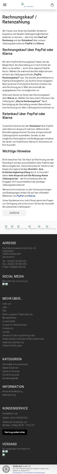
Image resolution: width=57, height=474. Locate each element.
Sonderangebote (10, 378)
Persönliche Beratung (12, 391)
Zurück (14, 213)
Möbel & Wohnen (10, 368)
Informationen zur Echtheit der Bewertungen (29, 473)
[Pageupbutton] (48, 469)
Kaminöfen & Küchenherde (15, 364)
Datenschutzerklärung (13, 342)
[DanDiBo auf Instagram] (6, 284)
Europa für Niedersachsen (14, 325)
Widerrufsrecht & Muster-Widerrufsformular (23, 339)
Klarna (31, 196)
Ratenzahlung (9, 395)
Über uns (6, 303)
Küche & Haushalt (10, 375)
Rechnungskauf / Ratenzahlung (17, 314)
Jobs (4, 307)
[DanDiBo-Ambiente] (28, 4)
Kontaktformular (10, 413)
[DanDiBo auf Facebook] (3, 284)
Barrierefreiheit (9, 318)
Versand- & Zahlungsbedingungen (18, 335)
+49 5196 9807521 (19, 418)
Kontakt (6, 332)
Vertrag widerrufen (15, 432)
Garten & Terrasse (10, 371)
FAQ (4, 310)
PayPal (20, 196)
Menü (5, 4)
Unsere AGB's (8, 321)
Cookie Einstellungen (12, 345)
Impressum (8, 328)
